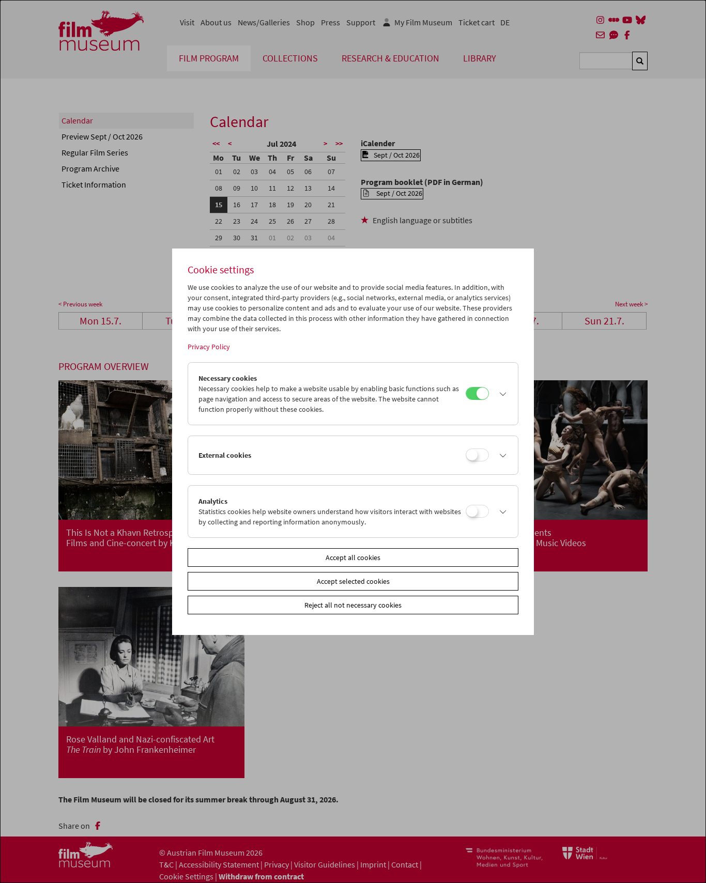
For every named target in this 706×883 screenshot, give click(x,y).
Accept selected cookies (353, 581)
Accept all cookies (353, 557)
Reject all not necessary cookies (353, 605)
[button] (501, 394)
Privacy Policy (209, 346)
